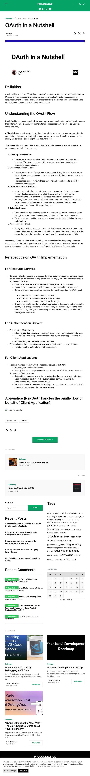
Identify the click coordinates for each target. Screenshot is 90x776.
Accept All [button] (23, 771)
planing (78, 529)
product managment (55, 544)
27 (77, 591)
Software (8, 18)
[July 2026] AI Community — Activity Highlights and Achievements (21, 533)
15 (50, 587)
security (55, 555)
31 (61, 596)
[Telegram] (50, 9)
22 (50, 591)
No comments (34, 18)
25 (66, 591)
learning (61, 526)
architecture (56, 513)
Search (9, 502)
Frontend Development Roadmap (64, 667)
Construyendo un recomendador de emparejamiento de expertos (20, 542)
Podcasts (63, 532)
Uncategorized (60, 559)
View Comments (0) (44, 440)
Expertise (57, 523)
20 (77, 587)
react (49, 555)
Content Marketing (54, 520)
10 (61, 583)
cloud (71, 517)
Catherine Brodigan (12, 683)
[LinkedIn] (43, 9)
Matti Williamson (11, 742)
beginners (56, 516)
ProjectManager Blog (71, 548)
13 (76, 583)
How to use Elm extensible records (33, 462)
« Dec (62, 599)
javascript (52, 525)
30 (55, 596)
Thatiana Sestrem (54, 680)
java (76, 523)
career (65, 517)
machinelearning (71, 526)
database (68, 520)
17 (61, 587)
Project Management (55, 548)
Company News (79, 517)
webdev (71, 559)
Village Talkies (11, 579)
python (50, 551)
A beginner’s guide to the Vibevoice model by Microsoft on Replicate (23, 525)
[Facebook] (40, 9)
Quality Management (66, 550)
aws (48, 517)
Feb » (69, 599)
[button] (6, 4)
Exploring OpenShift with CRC (21, 488)
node (61, 529)
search (35, 508)
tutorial (77, 555)
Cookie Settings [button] (10, 771)
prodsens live (11, 421)
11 (66, 583)
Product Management (59, 540)
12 (71, 583)
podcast (56, 532)
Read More (36, 684)
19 (71, 587)
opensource (70, 529)
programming (73, 544)
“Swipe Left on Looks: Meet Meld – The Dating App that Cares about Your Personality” (23, 726)
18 (66, 587)
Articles (65, 513)
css (63, 520)
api (51, 513)
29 (50, 596)
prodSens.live (45, 4)
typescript (50, 559)
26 (71, 591)
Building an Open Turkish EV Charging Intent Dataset (21, 550)
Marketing (53, 529)
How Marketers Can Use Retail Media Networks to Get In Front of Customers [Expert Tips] (22, 607)
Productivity (75, 537)
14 (82, 583)
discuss (50, 523)
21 (82, 587)
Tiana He (9, 33)
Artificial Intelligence (76, 513)
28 (82, 591)
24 (61, 591)
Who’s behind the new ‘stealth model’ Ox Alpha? (22, 559)
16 (55, 587)
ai (48, 513)
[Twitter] (46, 9)
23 (55, 591)
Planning (50, 532)
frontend (63, 523)
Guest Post (70, 523)
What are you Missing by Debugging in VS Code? (18, 669)
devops (75, 520)
